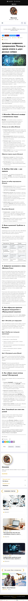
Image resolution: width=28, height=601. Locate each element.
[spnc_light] (25, 23)
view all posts (4, 473)
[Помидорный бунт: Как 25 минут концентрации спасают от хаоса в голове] (14, 524)
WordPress (15, 596)
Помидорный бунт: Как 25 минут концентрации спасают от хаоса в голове (11, 533)
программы (9, 37)
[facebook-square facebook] (14, 4)
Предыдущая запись (6, 479)
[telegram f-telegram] (12, 4)
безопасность (5, 37)
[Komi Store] (14, 501)
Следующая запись (6, 483)
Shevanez (14, 18)
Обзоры (7, 35)
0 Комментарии (5, 39)
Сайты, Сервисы (12, 35)
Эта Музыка (5, 481)
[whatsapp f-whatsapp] (15, 4)
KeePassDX (18, 383)
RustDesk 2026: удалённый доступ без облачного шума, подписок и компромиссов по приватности (12, 558)
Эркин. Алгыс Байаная (8, 588)
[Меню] (2, 23)
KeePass (10, 175)
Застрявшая (5, 485)
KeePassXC (10, 382)
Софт (18, 35)
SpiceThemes (14, 597)
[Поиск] (22, 23)
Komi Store (6, 509)
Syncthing (19, 214)
